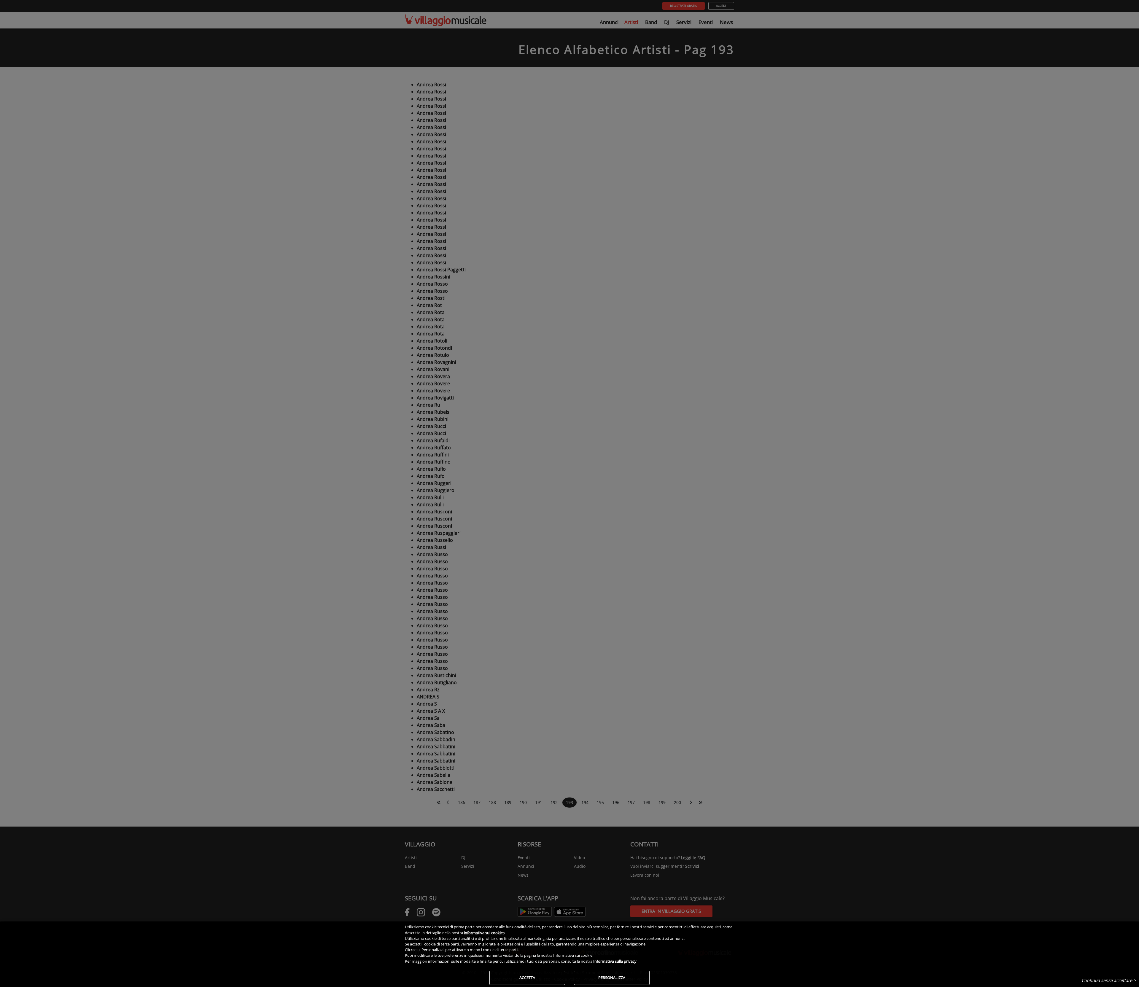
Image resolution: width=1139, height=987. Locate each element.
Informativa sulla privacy (615, 961)
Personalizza (611, 977)
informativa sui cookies (484, 932)
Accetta (527, 977)
